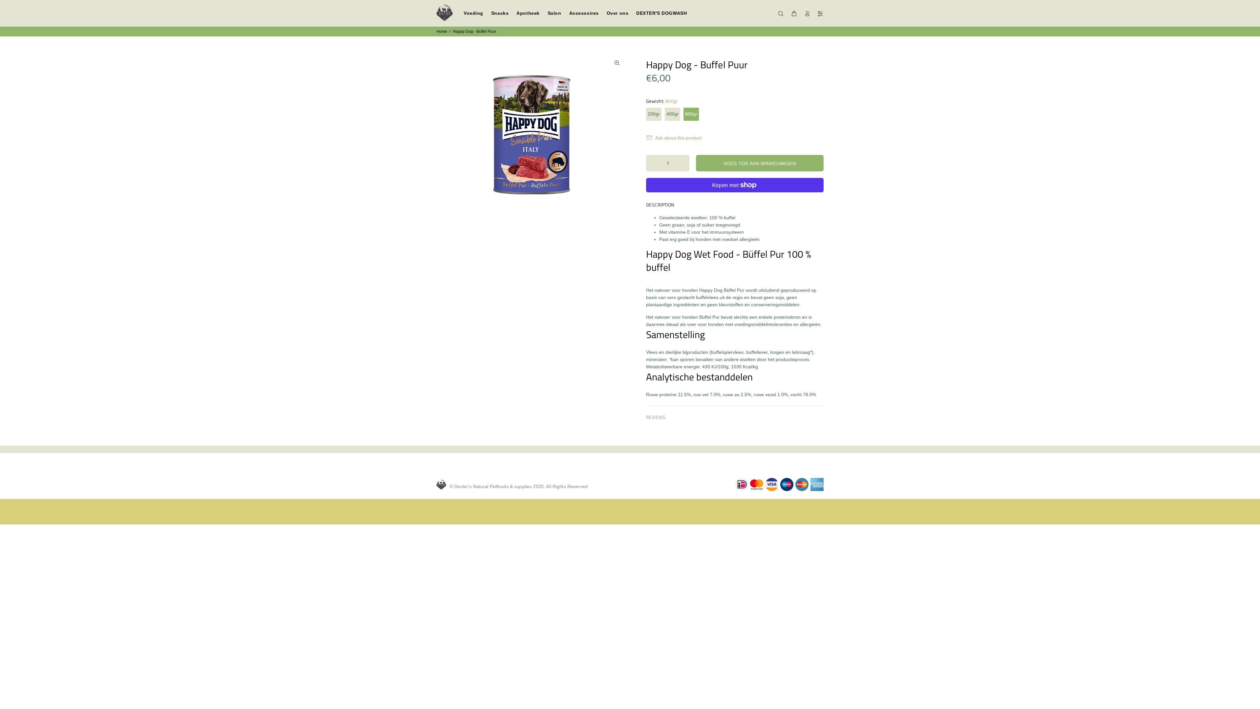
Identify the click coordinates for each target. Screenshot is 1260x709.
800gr (691, 114)
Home (441, 31)
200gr (654, 114)
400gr (672, 114)
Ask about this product (678, 137)
